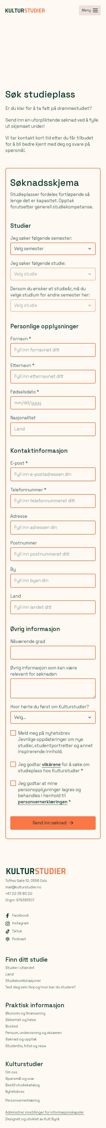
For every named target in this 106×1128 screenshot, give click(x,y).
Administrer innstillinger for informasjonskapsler (44, 1112)
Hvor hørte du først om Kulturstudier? (49, 707)
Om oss (11, 1072)
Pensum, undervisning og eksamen (33, 1033)
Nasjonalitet (23, 418)
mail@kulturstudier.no (23, 887)
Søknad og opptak (21, 1039)
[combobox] (53, 249)
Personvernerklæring (22, 1100)
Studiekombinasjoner (23, 980)
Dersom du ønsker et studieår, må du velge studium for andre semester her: (50, 292)
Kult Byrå (51, 1119)
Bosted (11, 1026)
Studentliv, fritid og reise (25, 1046)
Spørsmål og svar (19, 1078)
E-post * (19, 463)
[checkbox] (13, 733)
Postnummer (23, 543)
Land (15, 596)
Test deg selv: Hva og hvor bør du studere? (40, 987)
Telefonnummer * (28, 490)
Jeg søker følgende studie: (37, 263)
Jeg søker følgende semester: (41, 238)
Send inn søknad (50, 823)
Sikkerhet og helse (20, 1020)
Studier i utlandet (19, 968)
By (13, 569)
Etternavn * (22, 365)
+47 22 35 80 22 (18, 893)
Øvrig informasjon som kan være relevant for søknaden (43, 671)
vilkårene (51, 764)
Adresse (18, 516)
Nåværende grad (27, 641)
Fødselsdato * (24, 392)
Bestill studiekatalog (22, 1085)
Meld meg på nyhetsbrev (44, 733)
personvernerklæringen (42, 802)
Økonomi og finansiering (25, 1013)
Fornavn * (20, 339)
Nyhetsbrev (14, 1091)
